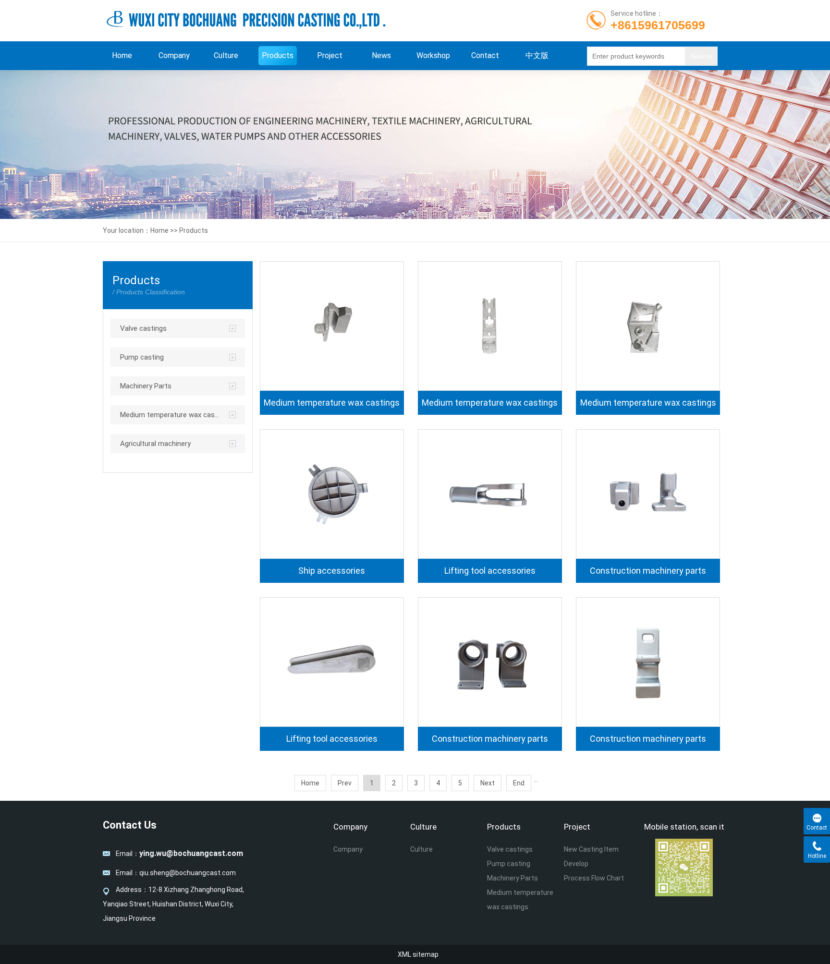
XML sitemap (418, 954)
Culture (226, 55)
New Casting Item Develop (591, 856)
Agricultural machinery (155, 443)
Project (329, 55)
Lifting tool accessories (490, 571)
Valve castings (143, 328)
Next (487, 783)
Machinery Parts (145, 386)
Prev (345, 783)
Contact (485, 55)
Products (277, 55)
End (519, 783)
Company (174, 55)
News (381, 55)
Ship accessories (331, 571)
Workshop (433, 55)
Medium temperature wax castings (170, 414)
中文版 (537, 55)
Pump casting (142, 357)
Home (122, 55)
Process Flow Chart (594, 878)
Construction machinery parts (648, 571)
